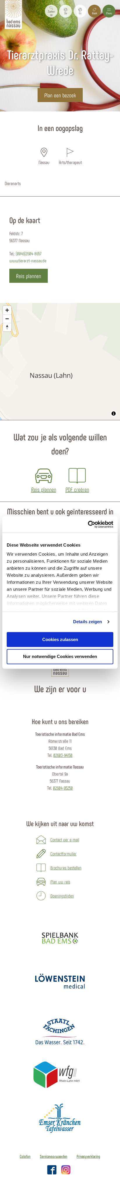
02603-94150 (63, 755)
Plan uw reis (60, 881)
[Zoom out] (7, 318)
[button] (65, 11)
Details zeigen (87, 621)
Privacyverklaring (88, 1156)
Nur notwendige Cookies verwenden (60, 656)
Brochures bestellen (66, 867)
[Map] (60, 361)
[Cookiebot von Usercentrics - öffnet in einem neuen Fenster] (87, 524)
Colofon (25, 1156)
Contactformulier (63, 853)
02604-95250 (63, 787)
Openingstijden (62, 895)
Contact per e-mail (64, 839)
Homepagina (35, 115)
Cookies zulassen (60, 639)
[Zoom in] (7, 310)
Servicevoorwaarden (53, 1156)
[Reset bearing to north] (7, 327)
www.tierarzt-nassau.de (27, 260)
